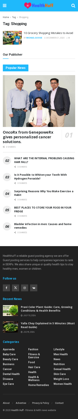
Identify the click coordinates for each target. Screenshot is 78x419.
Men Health (61, 354)
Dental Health (11, 374)
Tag (14, 17)
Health (32, 372)
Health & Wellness (34, 379)
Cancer (7, 369)
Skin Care (60, 374)
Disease (8, 378)
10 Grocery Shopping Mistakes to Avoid (48, 33)
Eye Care (8, 383)
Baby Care (9, 354)
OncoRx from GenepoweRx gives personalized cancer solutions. (28, 137)
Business (8, 364)
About (6, 403)
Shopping (23, 17)
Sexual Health (62, 369)
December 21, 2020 (55, 38)
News (57, 359)
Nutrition (59, 364)
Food (31, 362)
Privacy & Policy (40, 403)
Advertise (21, 403)
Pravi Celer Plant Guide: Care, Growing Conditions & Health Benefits (47, 309)
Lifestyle (59, 349)
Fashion (33, 349)
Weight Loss (61, 378)
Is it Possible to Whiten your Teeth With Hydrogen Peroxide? (40, 176)
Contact (59, 403)
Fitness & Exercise (34, 356)
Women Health (63, 383)
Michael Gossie (34, 38)
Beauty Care (10, 359)
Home (6, 17)
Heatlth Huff (17, 410)
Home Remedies (38, 385)
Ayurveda (9, 349)
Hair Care (34, 367)
